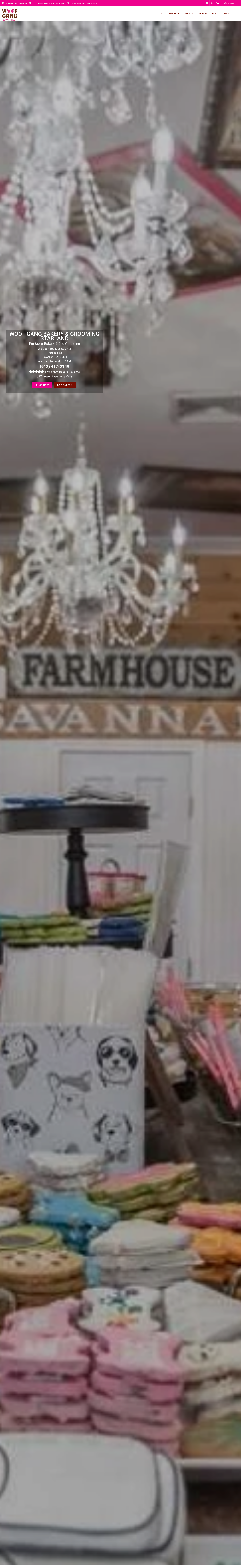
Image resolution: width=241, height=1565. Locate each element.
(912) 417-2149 (54, 366)
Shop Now (42, 385)
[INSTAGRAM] (212, 3)
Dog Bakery (64, 385)
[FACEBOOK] (206, 3)
